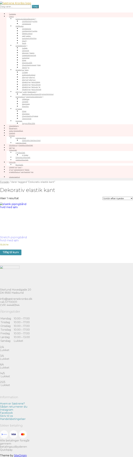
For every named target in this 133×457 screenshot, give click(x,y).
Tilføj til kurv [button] (11, 252)
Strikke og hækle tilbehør (21, 145)
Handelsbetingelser (13, 419)
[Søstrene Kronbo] (15, 3)
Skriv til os (6, 415)
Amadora (26, 23)
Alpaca (19, 108)
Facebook (6, 412)
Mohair (19, 120)
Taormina (26, 118)
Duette (25, 106)
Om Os (12, 162)
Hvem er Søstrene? (12, 403)
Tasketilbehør (22, 159)
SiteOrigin (20, 455)
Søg (35, 6)
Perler (12, 135)
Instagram (6, 409)
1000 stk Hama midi (31, 140)
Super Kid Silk (28, 123)
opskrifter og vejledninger (21, 171)
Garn (11, 16)
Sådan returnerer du (13, 406)
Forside (4, 182)
